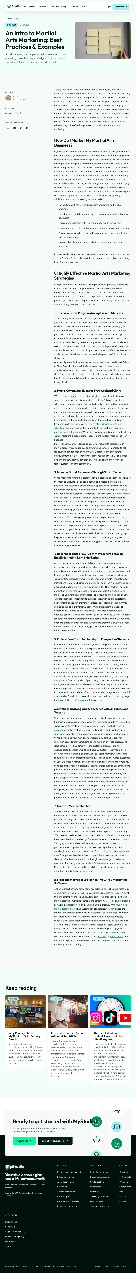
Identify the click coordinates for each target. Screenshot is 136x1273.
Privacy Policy (39, 1266)
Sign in (8, 1246)
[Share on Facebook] (27, 128)
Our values (124, 1172)
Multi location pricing (14, 1236)
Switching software (99, 1196)
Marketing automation (67, 1206)
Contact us (10, 1226)
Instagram (98, 1266)
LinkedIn (108, 1266)
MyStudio (109, 835)
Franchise (94, 1191)
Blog (121, 1191)
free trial (102, 936)
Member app (63, 1196)
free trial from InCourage (71, 700)
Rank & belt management (68, 1201)
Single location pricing (15, 1231)
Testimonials (125, 1177)
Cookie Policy (50, 1266)
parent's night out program (67, 431)
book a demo (116, 936)
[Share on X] (20, 128)
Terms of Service (26, 1266)
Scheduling (62, 1186)
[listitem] (109, 6)
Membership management (69, 1172)
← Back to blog (12, 18)
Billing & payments (65, 1177)
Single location (97, 1182)
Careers (122, 1201)
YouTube (117, 1266)
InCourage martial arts (65, 753)
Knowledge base (12, 1222)
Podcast (123, 1196)
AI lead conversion (65, 1182)
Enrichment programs (100, 1177)
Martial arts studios (99, 1172)
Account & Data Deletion (66, 1266)
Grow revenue (96, 1201)
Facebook (127, 1266)
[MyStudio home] (14, 1167)
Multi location (96, 1186)
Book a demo (11, 1241)
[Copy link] (8, 128)
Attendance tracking (66, 1191)
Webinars (123, 1182)
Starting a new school (100, 1206)
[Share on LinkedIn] (14, 128)
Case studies (125, 1186)
